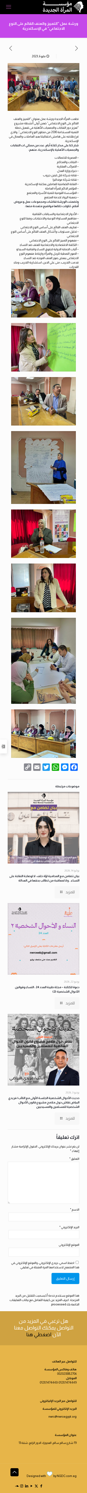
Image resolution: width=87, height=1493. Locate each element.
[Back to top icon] (14, 1472)
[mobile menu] (9, 7)
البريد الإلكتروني (69, 1227)
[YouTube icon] (31, 1486)
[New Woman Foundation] (63, 7)
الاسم (74, 1209)
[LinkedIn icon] (26, 1486)
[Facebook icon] (41, 1486)
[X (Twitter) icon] (36, 1486)
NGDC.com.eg (67, 1476)
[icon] (17, 1486)
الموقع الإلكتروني (69, 1244)
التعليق (74, 1158)
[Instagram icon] (21, 1486)
